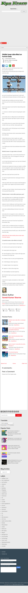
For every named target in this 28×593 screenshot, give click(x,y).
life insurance (5, 517)
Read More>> (23, 305)
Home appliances (6, 503)
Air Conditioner (5, 480)
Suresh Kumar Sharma (11, 297)
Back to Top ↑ (21, 584)
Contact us (4, 554)
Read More (16, 325)
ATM (3, 486)
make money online (6, 521)
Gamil (3, 499)
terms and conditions (23, 582)
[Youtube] (9, 412)
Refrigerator (5, 534)
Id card (3, 505)
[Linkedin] (12, 412)
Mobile (10, 60)
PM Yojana (4, 530)
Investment (4, 511)
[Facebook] (5, 412)
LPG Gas (4, 519)
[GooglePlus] (1, 412)
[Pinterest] (10, 412)
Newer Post (4, 363)
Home (14, 363)
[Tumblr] (16, 412)
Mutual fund (4, 524)
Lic (2, 515)
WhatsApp (4, 544)
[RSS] (18, 412)
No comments (8, 61)
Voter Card (4, 540)
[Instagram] (7, 412)
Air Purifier (4, 482)
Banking (4, 488)
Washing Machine (6, 542)
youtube (4, 546)
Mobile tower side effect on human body (12, 55)
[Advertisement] (14, 28)
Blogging (4, 490)
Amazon (4, 484)
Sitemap (2, 582)
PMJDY (3, 532)
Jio (2, 513)
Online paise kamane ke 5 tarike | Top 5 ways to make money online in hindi (14, 447)
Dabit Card (4, 494)
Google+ (6, 310)
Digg (18, 310)
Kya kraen (15, 584)
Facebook (11, 309)
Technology (14, 60)
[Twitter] (3, 412)
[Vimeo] (14, 412)
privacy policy (13, 582)
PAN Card (4, 528)
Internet (6, 60)
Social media (5, 536)
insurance (4, 507)
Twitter (19, 309)
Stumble (12, 310)
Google (3, 501)
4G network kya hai (13, 352)
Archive (3, 551)
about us (7, 582)
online (3, 526)
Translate (11, 425)
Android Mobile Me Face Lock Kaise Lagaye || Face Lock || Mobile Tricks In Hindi (15, 462)
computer (4, 492)
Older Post (24, 363)
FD (2, 497)
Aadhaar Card (5, 478)
